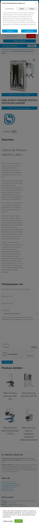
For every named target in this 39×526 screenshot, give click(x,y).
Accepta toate (29, 31)
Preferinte (10, 31)
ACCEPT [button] (18, 521)
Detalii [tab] (22, 9)
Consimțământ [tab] (9, 9)
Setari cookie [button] (8, 521)
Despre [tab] (32, 9)
